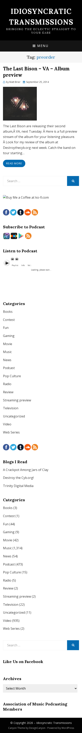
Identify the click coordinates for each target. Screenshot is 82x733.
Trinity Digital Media (18, 486)
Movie (7, 344)
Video (7, 424)
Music (7, 352)
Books (8, 311)
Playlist (15, 265)
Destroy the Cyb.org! (18, 478)
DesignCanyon (37, 728)
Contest (9, 320)
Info (23, 265)
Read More (14, 163)
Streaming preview (17, 400)
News (7, 360)
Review (8, 392)
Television (10, 408)
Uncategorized (14, 416)
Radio (7, 384)
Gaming (9, 336)
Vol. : (29, 265)
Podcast (9, 368)
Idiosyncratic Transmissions (54, 723)
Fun (6, 327)
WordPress (68, 728)
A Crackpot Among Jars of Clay (25, 470)
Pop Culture (12, 376)
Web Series (11, 432)
